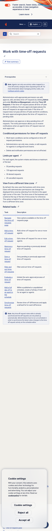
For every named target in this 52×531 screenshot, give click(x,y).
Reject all (23, 512)
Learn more (24, 14)
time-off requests (9, 269)
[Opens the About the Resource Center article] (45, 24)
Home (5, 34)
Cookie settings (23, 505)
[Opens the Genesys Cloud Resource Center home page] (6, 24)
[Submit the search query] (11, 34)
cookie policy (13, 496)
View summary (13, 62)
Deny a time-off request (7, 259)
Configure (16, 91)
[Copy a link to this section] (4, 56)
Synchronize (9, 305)
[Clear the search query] (38, 34)
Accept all (24, 520)
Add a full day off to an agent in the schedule (8, 292)
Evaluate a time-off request (8, 279)
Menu (21, 24)
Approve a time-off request (8, 248)
